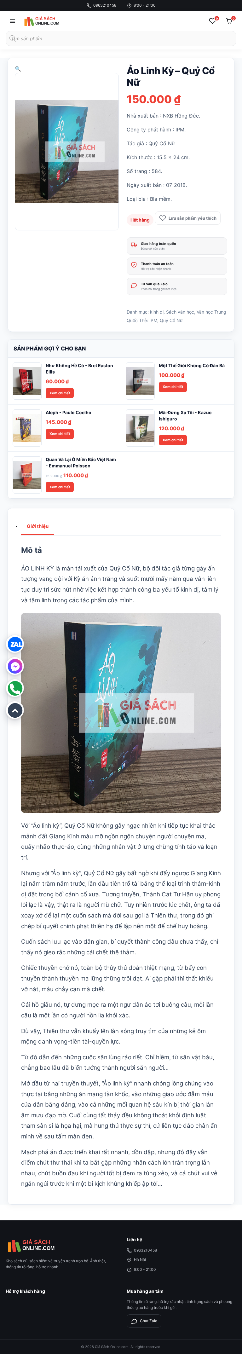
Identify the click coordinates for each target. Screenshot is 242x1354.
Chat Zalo (148, 1320)
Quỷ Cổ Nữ (171, 320)
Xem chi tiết (59, 393)
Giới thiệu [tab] (38, 526)
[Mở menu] (13, 21)
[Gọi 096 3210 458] (15, 688)
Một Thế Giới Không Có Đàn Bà (192, 365)
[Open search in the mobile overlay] (121, 38)
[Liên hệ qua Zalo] (15, 644)
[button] (18, 69)
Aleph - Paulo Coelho (68, 412)
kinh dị (157, 312)
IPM (153, 320)
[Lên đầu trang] (15, 710)
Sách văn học (180, 312)
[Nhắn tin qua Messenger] (15, 666)
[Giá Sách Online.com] (49, 21)
